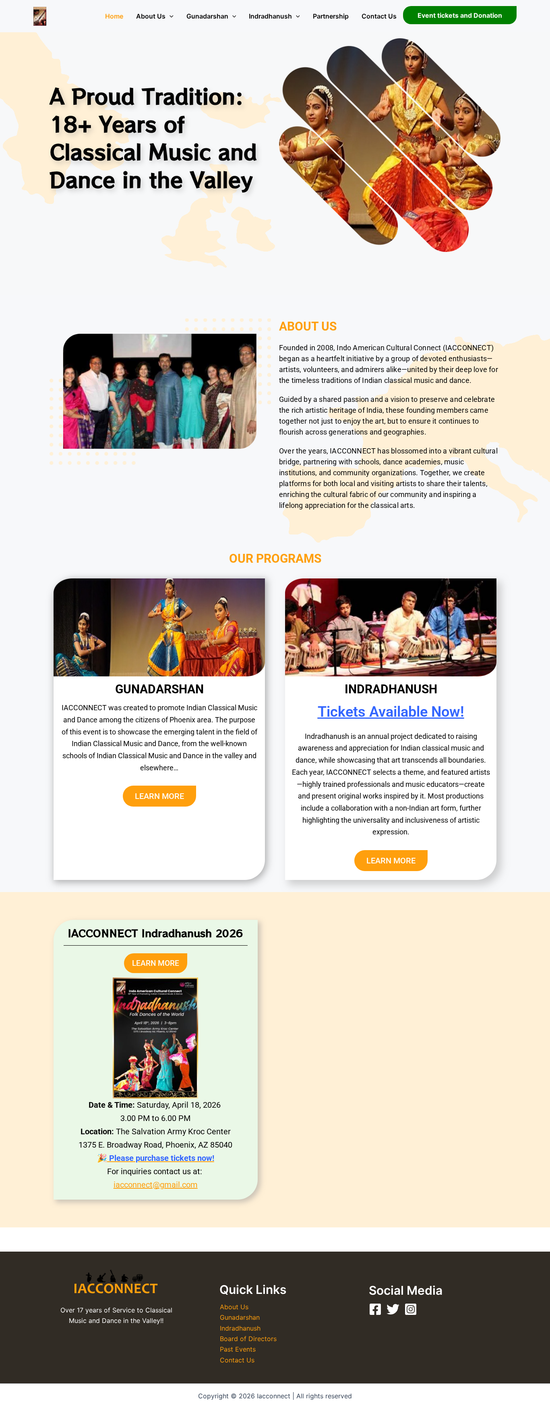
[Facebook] (375, 1309)
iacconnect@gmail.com (156, 1185)
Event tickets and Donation (460, 15)
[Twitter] (393, 1309)
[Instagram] (410, 1309)
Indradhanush (270, 16)
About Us (150, 16)
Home (114, 16)
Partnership (331, 16)
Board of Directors (248, 1339)
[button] (169, 16)
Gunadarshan (207, 16)
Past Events (238, 1349)
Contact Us (379, 16)
